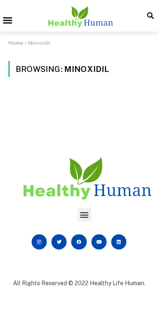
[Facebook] (78, 241)
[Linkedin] (118, 241)
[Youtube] (99, 241)
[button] (7, 20)
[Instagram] (39, 241)
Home (15, 43)
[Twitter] (59, 241)
